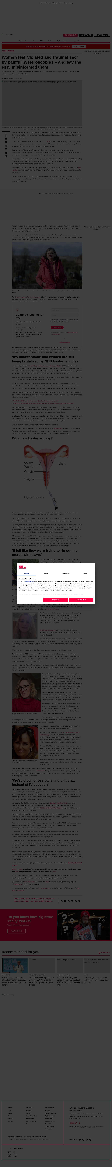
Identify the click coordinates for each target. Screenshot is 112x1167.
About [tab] (86, 573)
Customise (55, 599)
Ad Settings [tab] (65, 573)
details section (78, 594)
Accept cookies (81, 599)
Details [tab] (46, 573)
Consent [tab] (26, 573)
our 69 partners (29, 581)
